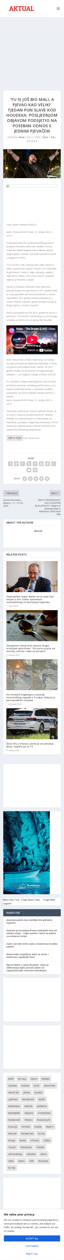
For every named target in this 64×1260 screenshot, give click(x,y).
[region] (32, 1234)
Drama (45, 1078)
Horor (25, 1085)
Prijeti (49, 1126)
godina (12, 1085)
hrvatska (49, 1085)
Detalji (22, 1078)
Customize (32, 1246)
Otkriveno (44, 1113)
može (42, 1099)
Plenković (14, 1119)
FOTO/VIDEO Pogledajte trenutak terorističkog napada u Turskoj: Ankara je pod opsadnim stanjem (30, 697)
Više (31, 1161)
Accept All (32, 1238)
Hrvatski (13, 1092)
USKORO (31, 1154)
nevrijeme (14, 1113)
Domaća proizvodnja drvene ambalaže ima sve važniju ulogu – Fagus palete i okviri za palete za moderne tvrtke (31, 933)
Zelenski (43, 1161)
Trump (40, 1147)
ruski (23, 1140)
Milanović (28, 1099)
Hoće (36, 1085)
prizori (12, 1133)
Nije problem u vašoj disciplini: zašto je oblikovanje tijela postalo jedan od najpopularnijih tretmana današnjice (27, 967)
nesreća (42, 1106)
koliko (38, 1092)
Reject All (32, 1253)
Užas (11, 1161)
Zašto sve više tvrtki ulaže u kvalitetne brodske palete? (31, 945)
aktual (21, 137)
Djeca (34, 1078)
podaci (28, 1119)
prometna (27, 1133)
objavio (28, 1113)
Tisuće (12, 1147)
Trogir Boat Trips (30, 899)
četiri (11, 1167)
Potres (26, 1126)
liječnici (13, 1099)
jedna (26, 1092)
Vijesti (45, 137)
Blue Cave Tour (11, 899)
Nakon (28, 1106)
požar (37, 1126)
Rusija (11, 1140)
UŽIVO (43, 1154)
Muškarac (14, 1106)
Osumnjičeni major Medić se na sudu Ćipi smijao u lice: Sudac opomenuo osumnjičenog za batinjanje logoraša (30, 599)
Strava (34, 1140)
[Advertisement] (32, 51)
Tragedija (26, 1147)
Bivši (11, 1078)
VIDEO (21, 1161)
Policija (12, 1126)
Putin (41, 1133)
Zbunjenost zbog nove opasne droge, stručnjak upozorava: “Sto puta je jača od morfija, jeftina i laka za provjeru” (30, 648)
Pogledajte (43, 1119)
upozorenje (15, 1154)
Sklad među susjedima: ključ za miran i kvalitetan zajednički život (27, 956)
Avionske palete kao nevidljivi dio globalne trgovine (29, 921)
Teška (46, 1140)
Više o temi (14, 438)
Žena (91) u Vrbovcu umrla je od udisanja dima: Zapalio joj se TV (30, 745)
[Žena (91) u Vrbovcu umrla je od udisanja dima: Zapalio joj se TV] (32, 723)
